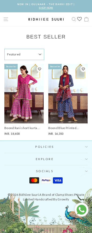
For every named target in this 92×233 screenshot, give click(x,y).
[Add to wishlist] (40, 69)
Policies (44, 146)
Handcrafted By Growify (51, 199)
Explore (45, 159)
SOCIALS (44, 171)
